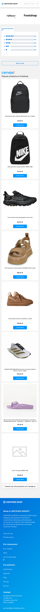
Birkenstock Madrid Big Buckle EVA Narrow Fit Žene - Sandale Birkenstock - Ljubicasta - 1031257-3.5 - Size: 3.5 (20, 420)
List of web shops (9, 557)
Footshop (30, 15)
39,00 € (20, 475)
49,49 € (20, 425)
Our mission (7, 549)
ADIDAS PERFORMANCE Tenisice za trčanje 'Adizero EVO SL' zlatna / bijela (20, 370)
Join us (5, 586)
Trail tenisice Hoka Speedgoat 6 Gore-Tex (20, 217)
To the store (20, 125)
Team (5, 553)
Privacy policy (8, 537)
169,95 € (20, 323)
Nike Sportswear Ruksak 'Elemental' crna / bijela (20, 116)
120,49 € (20, 374)
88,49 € (20, 273)
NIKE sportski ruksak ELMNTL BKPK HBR (20, 167)
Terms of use (8, 533)
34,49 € (20, 171)
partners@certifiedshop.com (14, 608)
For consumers (10, 544)
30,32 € (20, 121)
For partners (9, 565)
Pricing (6, 582)
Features (6, 573)
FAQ (5, 578)
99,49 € (20, 222)
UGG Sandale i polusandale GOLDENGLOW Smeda (20, 268)
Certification (8, 569)
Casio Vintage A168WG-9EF (20, 470)
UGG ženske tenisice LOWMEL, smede (20, 318)
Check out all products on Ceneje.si (20, 486)
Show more (20, 63)
